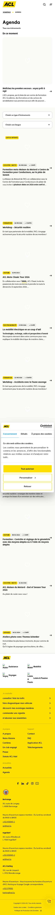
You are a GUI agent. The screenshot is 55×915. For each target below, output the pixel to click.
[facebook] (17, 783)
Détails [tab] (24, 434)
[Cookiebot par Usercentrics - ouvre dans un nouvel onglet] (40, 426)
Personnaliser (25, 477)
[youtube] (37, 783)
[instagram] (32, 783)
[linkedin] (22, 783)
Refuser (27, 486)
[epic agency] (41, 911)
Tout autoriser (27, 469)
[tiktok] (27, 783)
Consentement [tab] (10, 434)
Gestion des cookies (19, 907)
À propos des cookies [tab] (41, 434)
